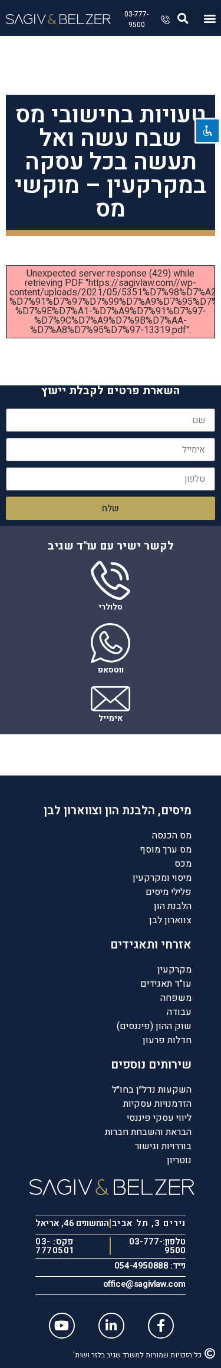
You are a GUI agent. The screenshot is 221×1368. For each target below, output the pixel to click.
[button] (210, 18)
